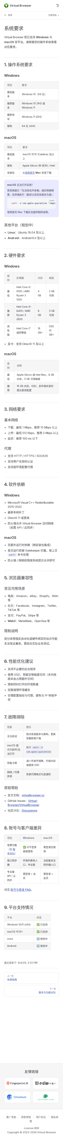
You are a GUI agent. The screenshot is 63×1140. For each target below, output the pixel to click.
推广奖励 (11, 1117)
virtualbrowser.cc (33, 795)
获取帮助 (26, 1117)
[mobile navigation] (57, 5)
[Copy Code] (50, 203)
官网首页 (30, 172)
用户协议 (41, 1117)
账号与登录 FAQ (20, 889)
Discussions (29, 810)
